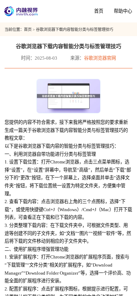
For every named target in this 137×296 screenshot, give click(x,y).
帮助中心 (123, 11)
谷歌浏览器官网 (100, 58)
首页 (98, 11)
